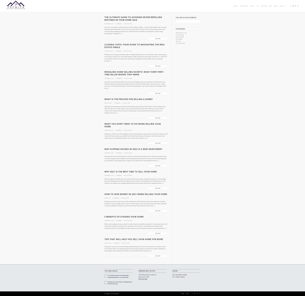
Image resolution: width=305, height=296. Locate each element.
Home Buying (180, 35)
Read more (157, 38)
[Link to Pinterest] (298, 6)
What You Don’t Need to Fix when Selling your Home (132, 125)
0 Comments (118, 23)
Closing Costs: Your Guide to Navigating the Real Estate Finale (134, 46)
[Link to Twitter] (295, 6)
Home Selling (180, 37)
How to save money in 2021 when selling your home (135, 194)
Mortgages (179, 39)
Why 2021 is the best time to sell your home (130, 171)
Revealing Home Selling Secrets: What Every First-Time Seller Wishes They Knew (134, 73)
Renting (178, 41)
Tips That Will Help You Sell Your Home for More (133, 239)
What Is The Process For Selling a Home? (128, 99)
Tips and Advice (180, 43)
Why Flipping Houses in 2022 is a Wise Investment (133, 149)
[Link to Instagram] (293, 6)
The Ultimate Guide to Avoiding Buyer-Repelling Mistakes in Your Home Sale (133, 18)
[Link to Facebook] (290, 6)
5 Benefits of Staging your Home (124, 216)
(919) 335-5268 (142, 279)
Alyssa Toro (128, 23)
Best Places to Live (181, 33)
